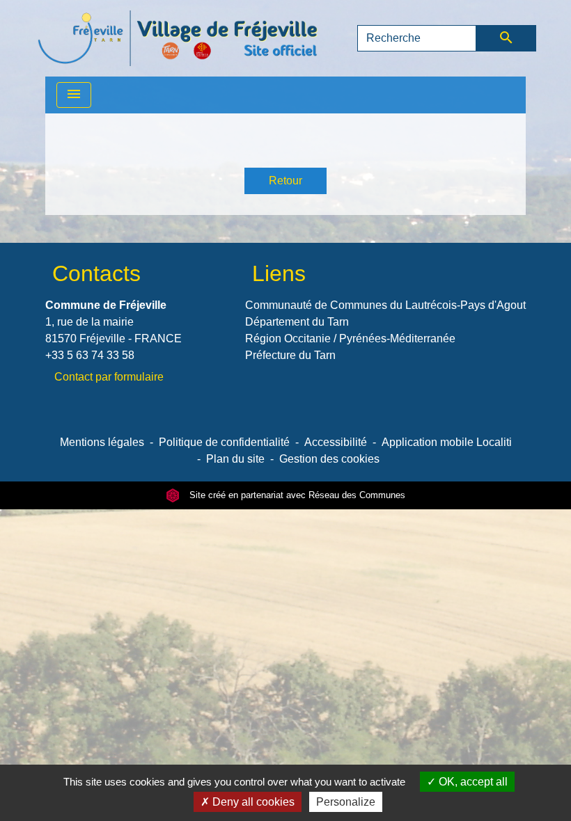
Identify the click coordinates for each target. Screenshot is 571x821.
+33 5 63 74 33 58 (89, 355)
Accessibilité (335, 442)
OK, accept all (472, 782)
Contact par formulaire (109, 377)
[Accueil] (177, 38)
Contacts (96, 273)
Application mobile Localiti (447, 442)
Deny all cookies (252, 802)
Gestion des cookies (329, 459)
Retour (285, 180)
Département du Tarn (297, 322)
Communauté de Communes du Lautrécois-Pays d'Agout (385, 305)
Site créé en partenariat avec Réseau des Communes (296, 495)
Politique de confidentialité (224, 442)
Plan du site (235, 459)
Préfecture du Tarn (290, 355)
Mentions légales (102, 442)
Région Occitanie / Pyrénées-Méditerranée (350, 338)
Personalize (345, 802)
